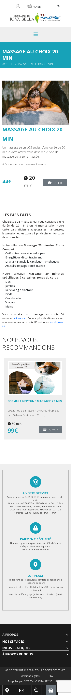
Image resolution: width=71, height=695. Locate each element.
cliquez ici (20, 318)
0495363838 (40, 692)
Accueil (7, 64)
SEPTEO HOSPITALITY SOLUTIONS (43, 681)
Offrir (58, 183)
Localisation (12, 692)
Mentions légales (30, 676)
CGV (51, 676)
